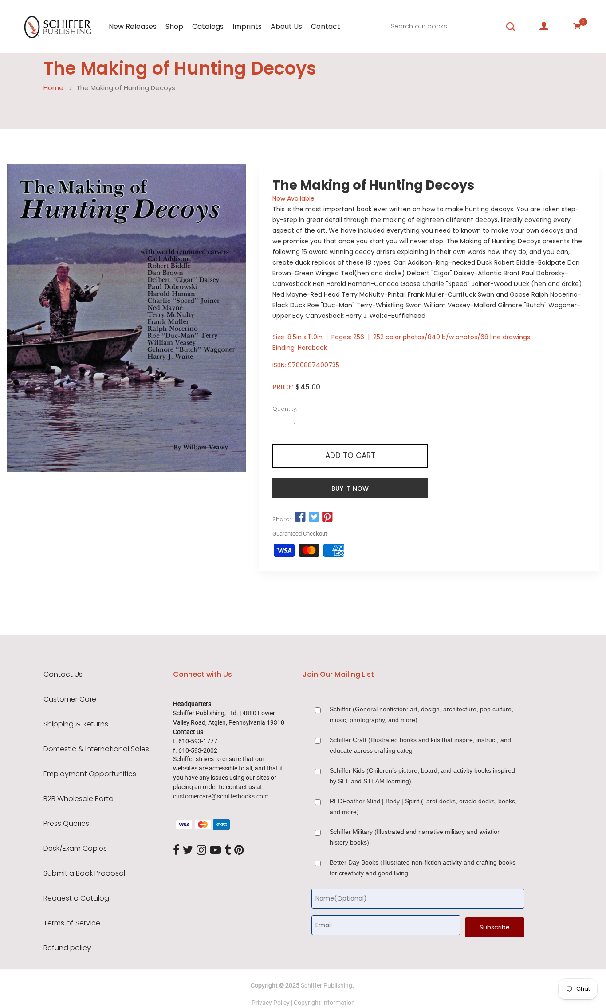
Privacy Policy (271, 1002)
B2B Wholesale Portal (79, 798)
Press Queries (66, 823)
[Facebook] (176, 850)
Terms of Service (71, 923)
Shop (174, 26)
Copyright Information (324, 1002)
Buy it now (350, 488)
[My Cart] (577, 26)
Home (53, 87)
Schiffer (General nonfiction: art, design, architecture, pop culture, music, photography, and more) (421, 714)
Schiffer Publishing (326, 985)
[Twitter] (188, 850)
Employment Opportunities (89, 774)
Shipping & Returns (75, 724)
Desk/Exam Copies (75, 848)
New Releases (133, 26)
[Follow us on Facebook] (300, 517)
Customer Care (69, 699)
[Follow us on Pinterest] (327, 517)
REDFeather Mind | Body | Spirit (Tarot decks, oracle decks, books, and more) (423, 806)
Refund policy (67, 948)
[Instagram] (201, 850)
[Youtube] (215, 850)
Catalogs (208, 26)
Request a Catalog (76, 898)
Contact (325, 26)
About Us (286, 26)
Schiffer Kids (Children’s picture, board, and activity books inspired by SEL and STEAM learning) (422, 776)
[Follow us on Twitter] (314, 517)
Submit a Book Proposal (84, 873)
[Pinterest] (239, 850)
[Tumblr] (227, 850)
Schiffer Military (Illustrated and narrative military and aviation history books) (415, 837)
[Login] (543, 26)
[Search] (510, 26)
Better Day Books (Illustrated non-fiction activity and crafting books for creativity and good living (422, 868)
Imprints (247, 26)
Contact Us (63, 674)
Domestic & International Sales (96, 749)
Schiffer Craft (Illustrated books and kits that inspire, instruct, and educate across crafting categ (420, 745)
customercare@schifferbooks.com (220, 796)
